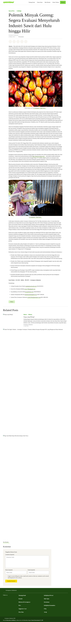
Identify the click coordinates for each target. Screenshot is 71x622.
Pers (20, 605)
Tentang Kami (32, 2)
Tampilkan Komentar (11, 581)
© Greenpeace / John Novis (39, 108)
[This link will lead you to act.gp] (15, 598)
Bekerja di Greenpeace (24, 602)
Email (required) (31, 569)
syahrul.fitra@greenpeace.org (33, 297)
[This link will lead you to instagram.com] (12, 598)
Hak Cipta (46, 598)
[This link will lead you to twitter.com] (6, 598)
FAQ (45, 608)
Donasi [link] (63, 2)
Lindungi (19, 11)
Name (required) (8, 569)
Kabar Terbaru (56, 2)
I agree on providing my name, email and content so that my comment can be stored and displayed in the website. (28, 576)
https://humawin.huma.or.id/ (38, 156)
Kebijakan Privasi (48, 595)
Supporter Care (23, 608)
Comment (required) (9, 554)
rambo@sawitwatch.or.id (31, 286)
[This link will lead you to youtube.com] (9, 598)
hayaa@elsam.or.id (29, 291)
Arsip (45, 612)
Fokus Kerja (39, 2)
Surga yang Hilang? (29, 317)
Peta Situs (21, 612)
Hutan (25, 314)
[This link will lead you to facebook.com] (4, 598)
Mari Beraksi (47, 2)
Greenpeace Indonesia (28, 324)
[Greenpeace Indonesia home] (8, 2)
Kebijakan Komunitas (49, 605)
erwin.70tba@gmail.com (29, 289)
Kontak (20, 598)
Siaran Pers (12, 11)
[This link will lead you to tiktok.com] (18, 598)
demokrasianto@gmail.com (31, 294)
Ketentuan (46, 602)
